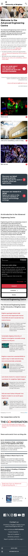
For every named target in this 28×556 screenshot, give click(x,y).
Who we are (4, 164)
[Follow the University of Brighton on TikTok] (15, 514)
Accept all (14, 286)
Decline (14, 294)
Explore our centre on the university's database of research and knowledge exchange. (11, 196)
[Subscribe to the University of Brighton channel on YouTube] (19, 514)
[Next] (25, 498)
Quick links (14, 548)
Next (26, 412)
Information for (14, 551)
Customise (13, 290)
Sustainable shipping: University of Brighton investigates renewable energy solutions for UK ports (13, 338)
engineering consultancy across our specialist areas (11, 48)
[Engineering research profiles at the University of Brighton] (14, 154)
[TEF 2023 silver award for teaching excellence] (9, 499)
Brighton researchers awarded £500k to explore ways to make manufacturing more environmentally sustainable (13, 359)
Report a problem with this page (13, 539)
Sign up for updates (13, 534)
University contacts (13, 536)
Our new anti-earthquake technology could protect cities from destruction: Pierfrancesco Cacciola (14, 426)
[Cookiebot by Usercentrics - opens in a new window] (20, 260)
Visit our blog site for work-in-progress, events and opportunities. (12, 179)
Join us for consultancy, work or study (12, 140)
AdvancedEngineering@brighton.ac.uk (17, 83)
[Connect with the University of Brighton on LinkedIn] (23, 514)
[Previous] (2, 498)
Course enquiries (13, 532)
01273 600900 (19, 529)
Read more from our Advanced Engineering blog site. (11, 484)
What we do (4, 117)
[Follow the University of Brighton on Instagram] (11, 514)
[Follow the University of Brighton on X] (8, 514)
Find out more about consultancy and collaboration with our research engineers (11, 69)
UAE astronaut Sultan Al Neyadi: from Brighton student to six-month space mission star (12, 396)
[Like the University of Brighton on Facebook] (4, 514)
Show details (20, 281)
